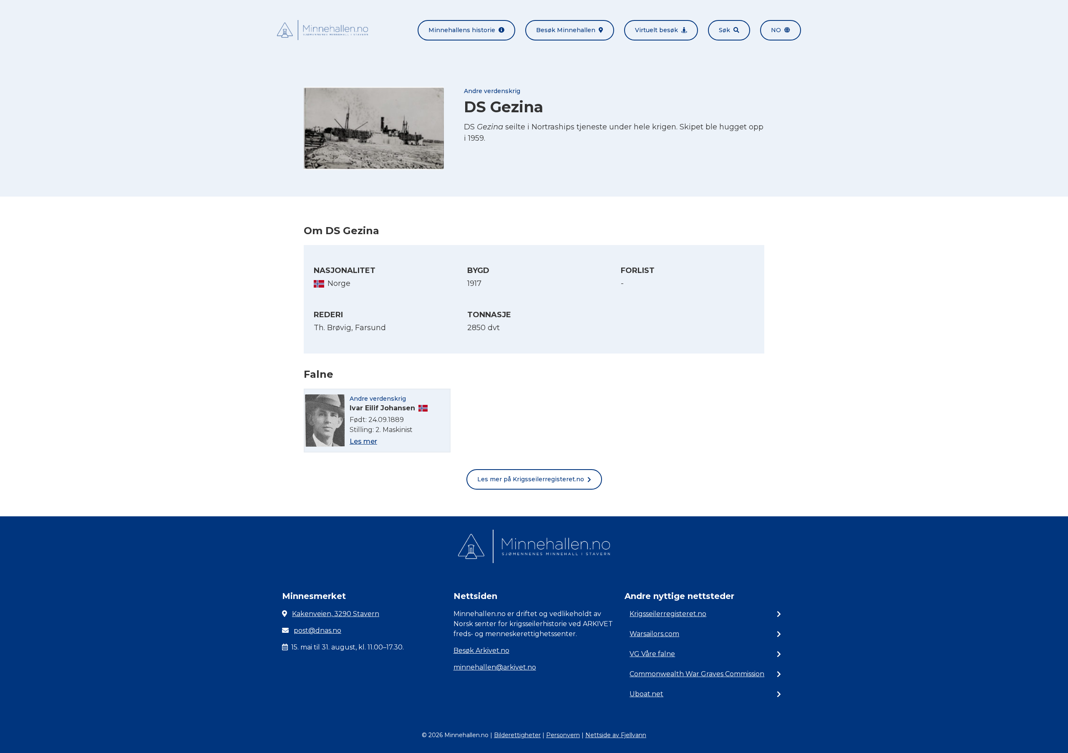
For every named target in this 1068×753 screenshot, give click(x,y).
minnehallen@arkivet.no (494, 667)
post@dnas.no (317, 630)
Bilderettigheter (517, 735)
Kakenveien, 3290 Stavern (335, 614)
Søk (724, 30)
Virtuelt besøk (656, 30)
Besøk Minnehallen (565, 30)
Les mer (363, 441)
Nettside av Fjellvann (615, 735)
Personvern (563, 735)
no (776, 30)
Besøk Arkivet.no (481, 650)
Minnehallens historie (461, 30)
